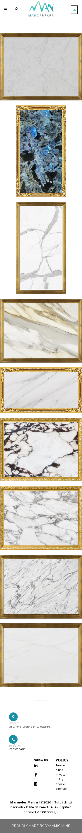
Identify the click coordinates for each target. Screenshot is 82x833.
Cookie (60, 784)
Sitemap (61, 789)
